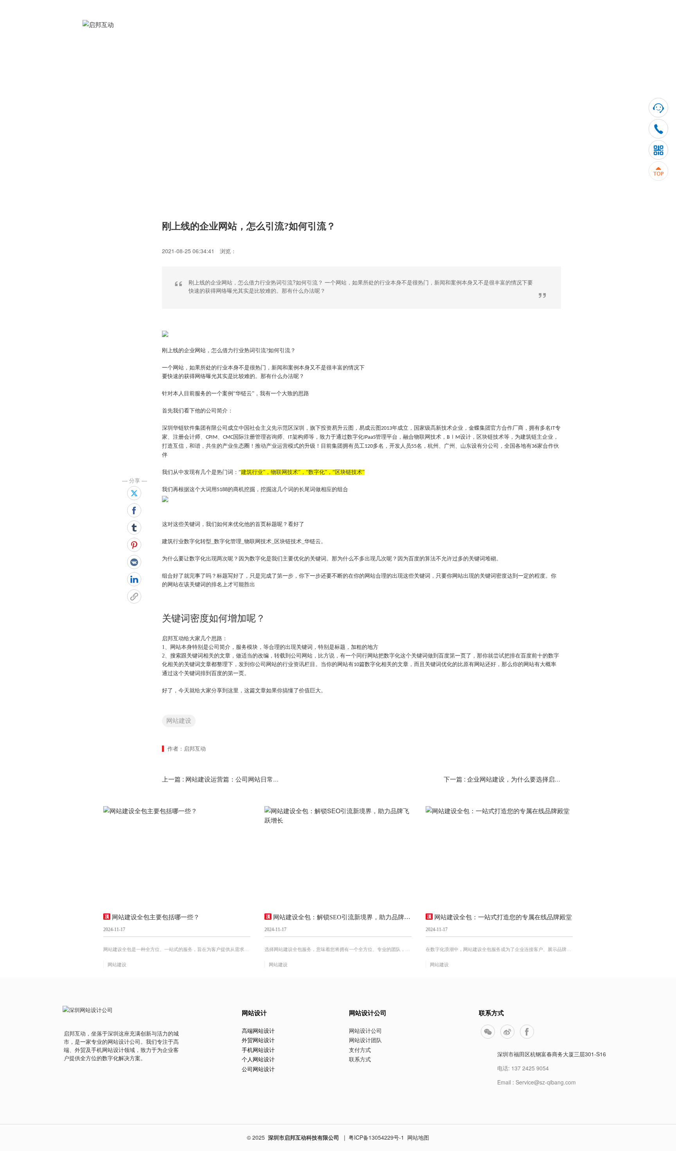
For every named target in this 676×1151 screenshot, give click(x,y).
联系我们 (570, 31)
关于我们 (517, 31)
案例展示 (412, 31)
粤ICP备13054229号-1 (376, 1137)
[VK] (134, 562)
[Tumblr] (134, 528)
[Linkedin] (134, 579)
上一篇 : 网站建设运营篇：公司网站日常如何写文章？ (236, 779)
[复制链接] (134, 596)
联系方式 (360, 1059)
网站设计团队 (365, 1040)
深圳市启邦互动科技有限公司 (303, 1137)
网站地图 (418, 1137)
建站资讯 (465, 31)
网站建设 (178, 720)
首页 (306, 31)
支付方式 (360, 1050)
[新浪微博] (507, 1032)
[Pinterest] (134, 545)
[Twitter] (134, 493)
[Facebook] (134, 510)
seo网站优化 (293, 103)
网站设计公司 (365, 1030)
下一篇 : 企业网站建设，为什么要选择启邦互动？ (512, 779)
